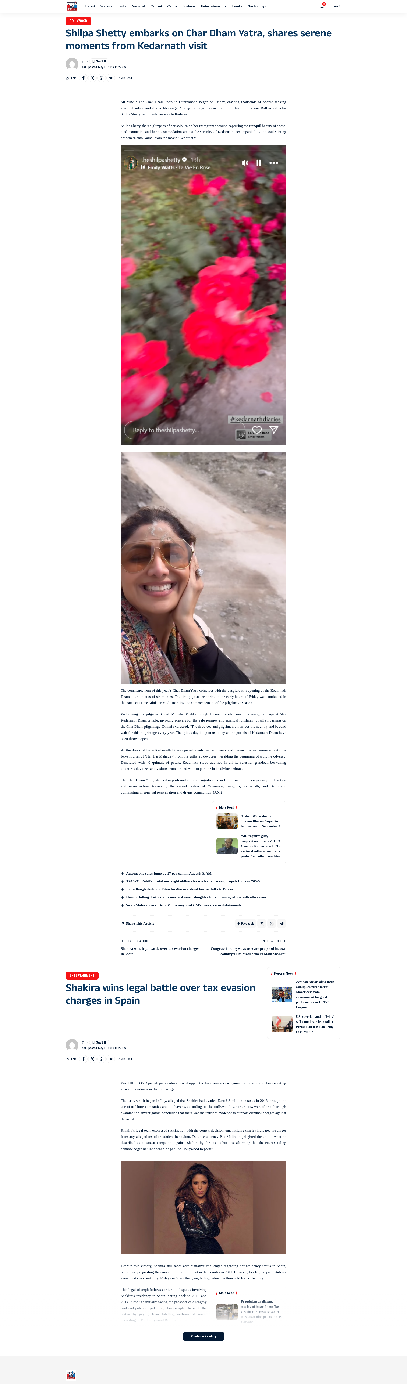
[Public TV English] (72, 6)
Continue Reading (203, 1336)
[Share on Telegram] (110, 78)
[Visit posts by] (72, 64)
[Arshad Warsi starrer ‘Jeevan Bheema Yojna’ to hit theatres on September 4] (227, 821)
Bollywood (78, 21)
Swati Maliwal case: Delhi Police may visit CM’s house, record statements (183, 905)
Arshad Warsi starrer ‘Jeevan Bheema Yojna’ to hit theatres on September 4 (260, 821)
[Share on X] (92, 78)
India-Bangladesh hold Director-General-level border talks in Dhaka (179, 889)
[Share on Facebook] (83, 78)
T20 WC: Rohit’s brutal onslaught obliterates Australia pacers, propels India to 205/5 (193, 881)
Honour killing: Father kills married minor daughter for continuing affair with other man (196, 897)
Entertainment (82, 975)
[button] (328, 6)
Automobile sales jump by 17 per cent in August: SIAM (169, 873)
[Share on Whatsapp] (101, 78)
